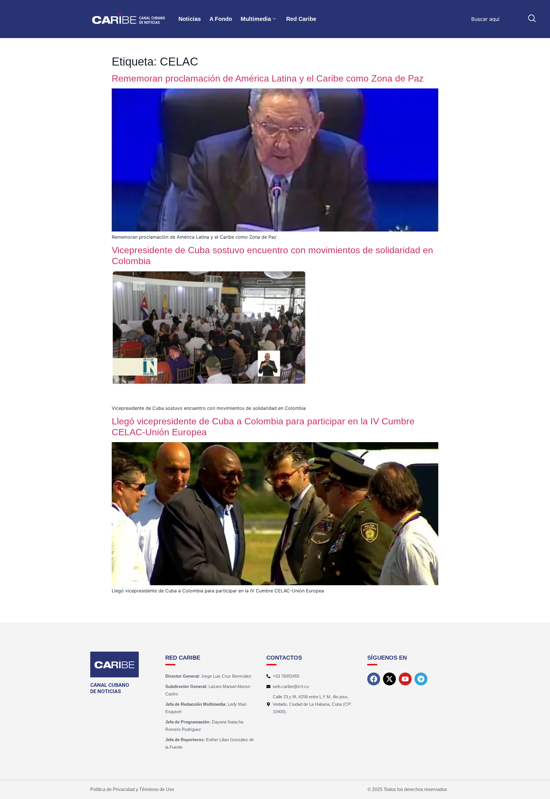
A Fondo (220, 19)
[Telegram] (421, 679)
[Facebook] (373, 679)
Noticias (189, 19)
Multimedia (256, 19)
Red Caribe (301, 19)
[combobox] (506, 19)
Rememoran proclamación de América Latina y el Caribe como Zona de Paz (268, 78)
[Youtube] (405, 679)
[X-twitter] (389, 679)
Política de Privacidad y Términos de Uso (132, 789)
